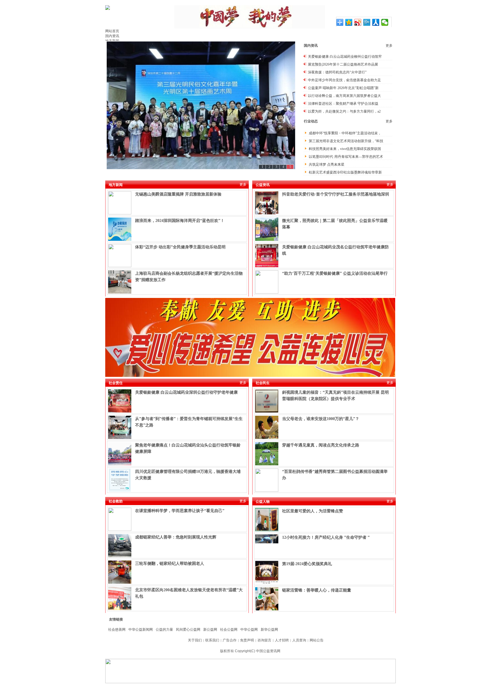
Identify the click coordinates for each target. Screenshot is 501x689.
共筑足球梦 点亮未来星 (326, 164)
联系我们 (212, 640)
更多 (389, 46)
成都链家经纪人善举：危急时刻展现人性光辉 (175, 537)
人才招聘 (282, 640)
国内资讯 (112, 36)
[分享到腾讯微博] (367, 22)
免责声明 (247, 640)
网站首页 (112, 31)
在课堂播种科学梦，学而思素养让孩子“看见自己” (179, 511)
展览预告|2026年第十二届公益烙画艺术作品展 (343, 64)
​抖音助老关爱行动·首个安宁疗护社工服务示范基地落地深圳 (335, 194)
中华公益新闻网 (140, 629)
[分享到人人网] (376, 22)
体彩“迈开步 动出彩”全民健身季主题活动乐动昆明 (180, 247)
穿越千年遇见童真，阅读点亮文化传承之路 (320, 445)
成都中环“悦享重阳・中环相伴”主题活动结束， (345, 133)
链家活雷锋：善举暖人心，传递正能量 (316, 590)
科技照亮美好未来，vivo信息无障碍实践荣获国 (345, 149)
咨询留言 (264, 640)
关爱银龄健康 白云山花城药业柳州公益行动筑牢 (345, 57)
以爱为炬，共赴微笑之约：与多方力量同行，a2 (344, 111)
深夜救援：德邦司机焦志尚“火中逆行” (337, 72)
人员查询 (299, 640)
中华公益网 (249, 629)
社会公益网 (228, 629)
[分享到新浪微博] (358, 22)
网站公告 (317, 640)
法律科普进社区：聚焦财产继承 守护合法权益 (343, 104)
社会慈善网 (117, 629)
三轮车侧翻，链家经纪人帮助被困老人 (169, 563)
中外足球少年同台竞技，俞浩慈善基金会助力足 (344, 80)
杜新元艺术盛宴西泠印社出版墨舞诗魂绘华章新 (345, 172)
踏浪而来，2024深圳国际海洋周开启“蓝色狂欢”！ (179, 220)
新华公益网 (269, 629)
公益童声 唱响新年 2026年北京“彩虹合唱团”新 (343, 88)
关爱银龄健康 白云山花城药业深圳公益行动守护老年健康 (186, 392)
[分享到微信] (385, 22)
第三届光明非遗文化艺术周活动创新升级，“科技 (346, 141)
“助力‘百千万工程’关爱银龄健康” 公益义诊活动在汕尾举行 (335, 273)
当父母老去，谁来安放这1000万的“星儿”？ (320, 419)
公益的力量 (164, 629)
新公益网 (210, 629)
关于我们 (195, 640)
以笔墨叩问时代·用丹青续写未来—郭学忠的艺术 (346, 157)
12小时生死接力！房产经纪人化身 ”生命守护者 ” (326, 537)
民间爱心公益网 (188, 629)
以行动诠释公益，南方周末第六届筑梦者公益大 (344, 96)
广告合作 (230, 640)
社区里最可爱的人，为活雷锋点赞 (312, 511)
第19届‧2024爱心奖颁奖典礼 (307, 564)
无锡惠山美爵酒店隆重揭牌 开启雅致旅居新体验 (178, 194)
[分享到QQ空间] (349, 22)
